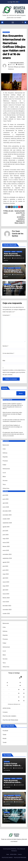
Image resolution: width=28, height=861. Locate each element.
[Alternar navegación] (13, 22)
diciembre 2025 (7, 511)
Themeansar (14, 850)
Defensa (5, 453)
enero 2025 (6, 550)
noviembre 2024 (7, 554)
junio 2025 (5, 534)
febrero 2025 (6, 546)
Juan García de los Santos (17, 62)
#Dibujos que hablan (19, 67)
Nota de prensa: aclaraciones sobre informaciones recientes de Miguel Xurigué (12, 414)
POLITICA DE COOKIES (9, 716)
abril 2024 (5, 578)
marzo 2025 (6, 542)
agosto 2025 (6, 526)
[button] (22, 22)
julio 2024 (5, 566)
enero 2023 (6, 601)
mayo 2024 (6, 574)
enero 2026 (6, 507)
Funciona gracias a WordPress (10, 848)
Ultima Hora (19, 251)
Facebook (5, 730)
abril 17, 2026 (9, 818)
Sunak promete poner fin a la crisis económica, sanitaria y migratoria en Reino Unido (20, 217)
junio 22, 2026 (9, 785)
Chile (4, 449)
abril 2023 (5, 589)
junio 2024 (5, 570)
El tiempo (10, 704)
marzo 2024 (6, 582)
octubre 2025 (6, 518)
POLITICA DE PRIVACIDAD (10, 720)
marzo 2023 (6, 593)
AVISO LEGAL (7, 708)
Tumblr (4, 742)
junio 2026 (5, 499)
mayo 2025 (6, 538)
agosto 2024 (6, 562)
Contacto (5, 712)
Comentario (6, 315)
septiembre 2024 (7, 558)
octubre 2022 (6, 613)
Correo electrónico (8, 353)
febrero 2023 (6, 597)
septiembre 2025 (7, 522)
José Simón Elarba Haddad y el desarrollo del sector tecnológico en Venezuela (12, 427)
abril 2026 (5, 503)
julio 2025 (5, 530)
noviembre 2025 (7, 515)
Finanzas (13, 251)
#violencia (11, 69)
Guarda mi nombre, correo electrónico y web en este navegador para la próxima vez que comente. (14, 372)
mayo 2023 (6, 586)
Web (4, 360)
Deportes (5, 456)
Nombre (5, 346)
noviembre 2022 (7, 609)
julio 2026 (5, 495)
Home (7, 854)
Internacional (6, 32)
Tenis (4, 484)
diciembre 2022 (7, 605)
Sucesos (5, 480)
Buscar (4, 388)
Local (4, 472)
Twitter (4, 734)
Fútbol (4, 464)
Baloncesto (6, 445)
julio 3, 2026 (8, 768)
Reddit (4, 738)
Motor (4, 476)
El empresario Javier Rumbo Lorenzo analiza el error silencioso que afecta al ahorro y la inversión (13, 434)
